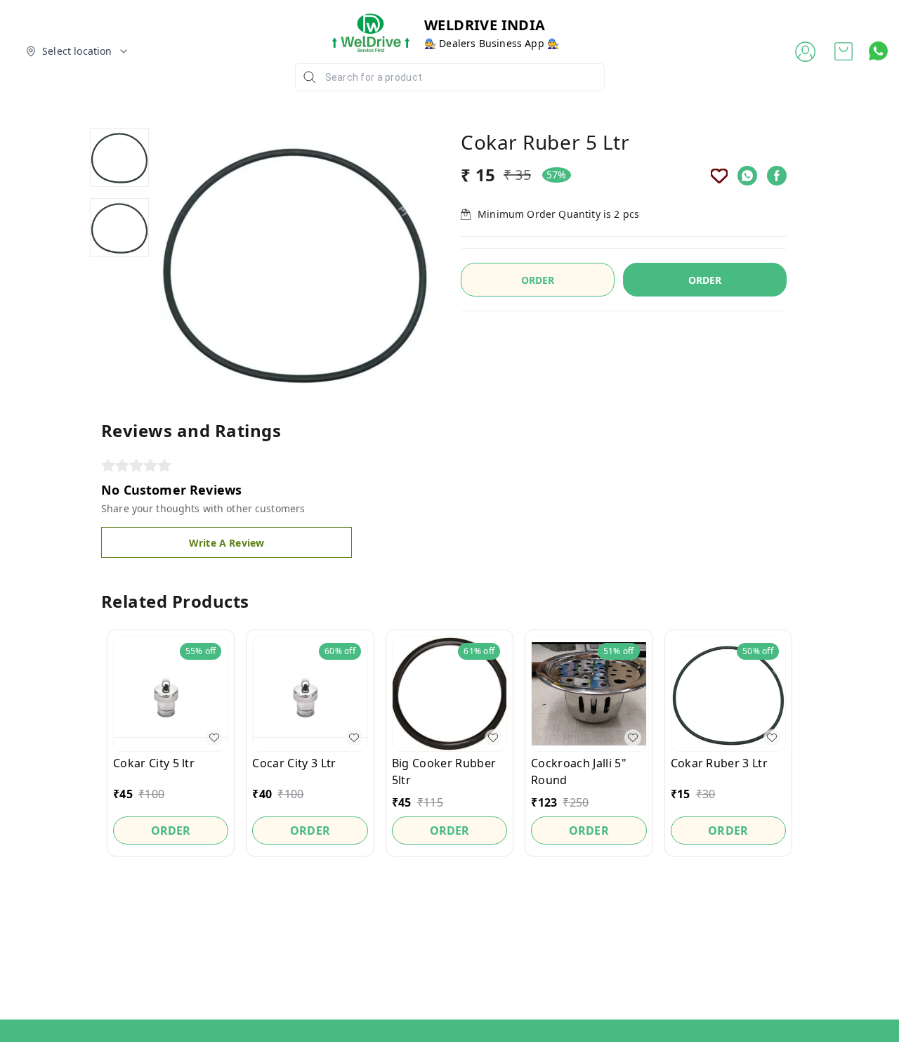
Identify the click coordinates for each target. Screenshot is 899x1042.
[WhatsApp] (747, 175)
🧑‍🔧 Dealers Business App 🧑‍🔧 (491, 43)
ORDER (705, 280)
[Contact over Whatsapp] (878, 50)
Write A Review (226, 542)
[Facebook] (777, 175)
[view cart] (843, 51)
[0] (843, 51)
